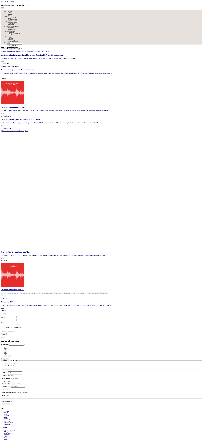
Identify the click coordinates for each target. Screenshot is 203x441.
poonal (2, 61)
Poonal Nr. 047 (7, 302)
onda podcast (7, 421)
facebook (6, 412)
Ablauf (4, 395)
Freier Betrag (7, 356)
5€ (5, 347)
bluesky (6, 414)
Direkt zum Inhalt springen (7, 1)
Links (5, 439)
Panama (4, 70)
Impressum (6, 434)
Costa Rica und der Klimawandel (26, 119)
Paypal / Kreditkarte (12, 363)
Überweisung (10, 365)
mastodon (6, 411)
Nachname (5, 375)
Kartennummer (6, 386)
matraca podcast (8, 424)
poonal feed (7, 419)
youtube (6, 418)
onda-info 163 (18, 290)
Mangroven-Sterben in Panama (20, 70)
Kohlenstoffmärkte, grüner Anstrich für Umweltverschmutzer (38, 55)
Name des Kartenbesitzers (9, 392)
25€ (5, 351)
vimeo (5, 417)
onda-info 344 (18, 107)
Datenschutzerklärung (9, 331)
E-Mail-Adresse (6, 378)
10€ (5, 349)
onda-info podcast (8, 422)
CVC (4, 389)
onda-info (3, 113)
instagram (6, 415)
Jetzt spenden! (4, 359)
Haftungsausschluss (9, 431)
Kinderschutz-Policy (9, 433)
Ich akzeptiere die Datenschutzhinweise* (13, 327)
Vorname (4, 372)
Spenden (6, 436)
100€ (5, 354)
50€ (5, 352)
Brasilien (4, 252)
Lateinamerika (7, 55)
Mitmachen (6, 437)
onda (2, 125)
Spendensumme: (5, 344)
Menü (2, 8)
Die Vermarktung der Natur (19, 252)
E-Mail (3, 322)
